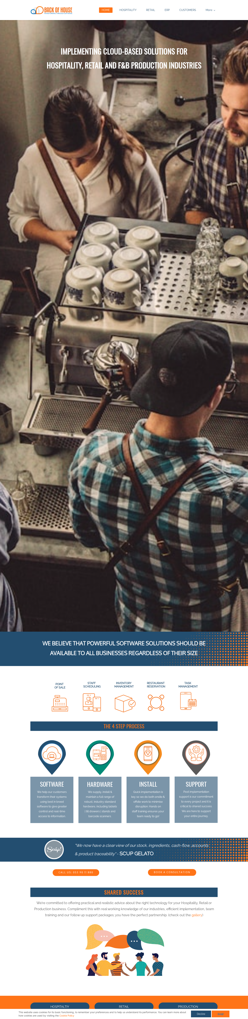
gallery (197, 915)
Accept (221, 1014)
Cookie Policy (66, 1015)
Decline (201, 1014)
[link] (124, 923)
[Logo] (51, 10)
